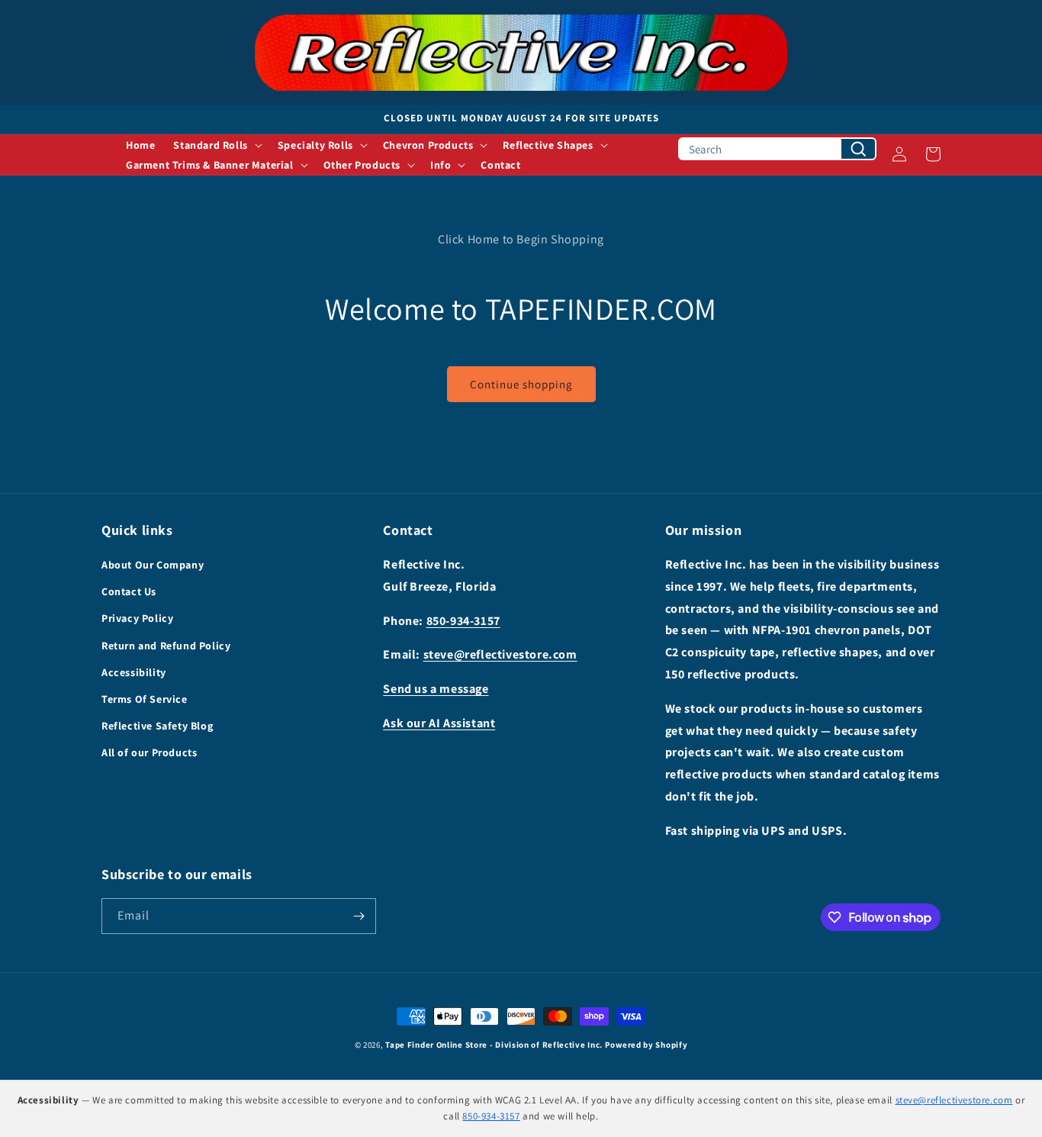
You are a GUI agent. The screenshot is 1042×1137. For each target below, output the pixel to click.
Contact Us (128, 591)
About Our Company (152, 565)
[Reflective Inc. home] (521, 52)
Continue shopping (521, 384)
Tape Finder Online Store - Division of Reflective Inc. (494, 1044)
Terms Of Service (144, 699)
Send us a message (435, 689)
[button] (216, 145)
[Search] (858, 149)
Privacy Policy (137, 618)
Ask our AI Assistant (439, 723)
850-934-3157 (463, 621)
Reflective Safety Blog (157, 726)
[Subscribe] (358, 916)
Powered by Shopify (646, 1044)
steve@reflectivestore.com (500, 654)
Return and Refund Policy (165, 645)
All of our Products (149, 752)
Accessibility (133, 672)
